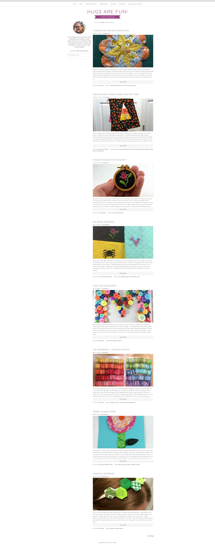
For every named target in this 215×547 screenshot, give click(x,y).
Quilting (113, 4)
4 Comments (104, 414)
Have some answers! (83, 50)
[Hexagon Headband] (123, 494)
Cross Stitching (91, 4)
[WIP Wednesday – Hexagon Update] (123, 370)
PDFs (98, 151)
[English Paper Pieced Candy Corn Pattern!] (123, 115)
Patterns (122, 4)
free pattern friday (139, 149)
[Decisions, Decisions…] (123, 242)
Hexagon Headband (103, 473)
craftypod (112, 85)
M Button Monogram (104, 285)
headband (112, 528)
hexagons (112, 402)
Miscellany (101, 85)
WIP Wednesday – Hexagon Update (111, 349)
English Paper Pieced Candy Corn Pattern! (116, 94)
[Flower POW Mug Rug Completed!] (123, 51)
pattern (94, 151)
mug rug (130, 85)
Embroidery (104, 4)
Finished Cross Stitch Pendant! (109, 160)
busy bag (121, 464)
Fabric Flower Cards (104, 411)
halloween (147, 149)
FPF (134, 149)
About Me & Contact (135, 4)
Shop (81, 4)
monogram (114, 340)
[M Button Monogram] (123, 306)
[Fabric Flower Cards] (123, 432)
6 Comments (106, 97)
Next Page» (151, 536)
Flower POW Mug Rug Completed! (111, 30)
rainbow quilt (122, 402)
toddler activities (136, 464)
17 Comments (105, 224)
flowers (125, 464)
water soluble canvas (135, 276)
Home (74, 4)
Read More (123, 82)
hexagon (117, 528)
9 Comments (105, 162)
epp (126, 85)
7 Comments (106, 33)
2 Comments (104, 352)
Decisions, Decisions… (104, 222)
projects (134, 85)
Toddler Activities (108, 464)
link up (151, 149)
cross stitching (115, 212)
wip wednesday (131, 402)
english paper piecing (120, 85)
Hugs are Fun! (107, 12)
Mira (111, 340)
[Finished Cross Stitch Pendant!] (123, 180)
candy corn (117, 149)
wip (126, 402)
